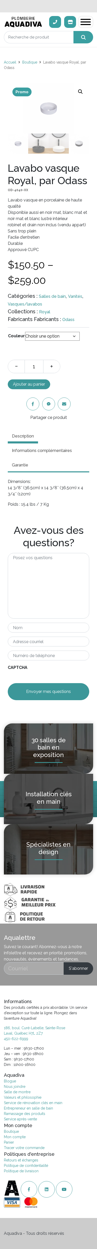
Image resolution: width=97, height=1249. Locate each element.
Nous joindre (14, 1086)
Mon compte (15, 1137)
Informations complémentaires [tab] (42, 450)
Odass (68, 319)
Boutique (29, 62)
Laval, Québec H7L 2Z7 (23, 1033)
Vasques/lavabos (25, 304)
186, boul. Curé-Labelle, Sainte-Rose (34, 1028)
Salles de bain (52, 296)
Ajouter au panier (29, 384)
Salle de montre (17, 1092)
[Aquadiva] (25, 22)
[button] (80, 91)
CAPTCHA (17, 667)
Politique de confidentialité (26, 1166)
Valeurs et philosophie (22, 1097)
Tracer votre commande (24, 1148)
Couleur (16, 335)
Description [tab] (23, 436)
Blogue (10, 1081)
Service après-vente (20, 1119)
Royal (44, 311)
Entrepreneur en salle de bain (28, 1108)
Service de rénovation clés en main (33, 1103)
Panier (9, 1142)
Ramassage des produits (24, 1114)
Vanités (75, 296)
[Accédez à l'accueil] (12, 1189)
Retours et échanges (21, 1160)
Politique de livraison (21, 1171)
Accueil (10, 62)
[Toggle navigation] (85, 22)
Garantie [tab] (20, 465)
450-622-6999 (16, 1039)
